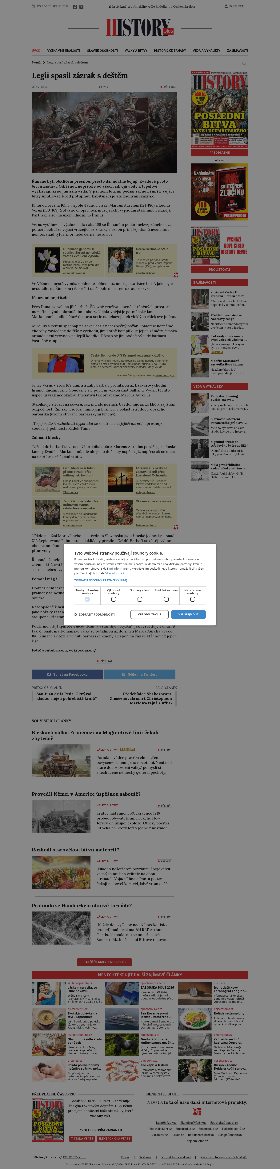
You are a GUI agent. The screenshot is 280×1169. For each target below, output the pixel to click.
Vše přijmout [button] (188, 614)
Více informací (114, 573)
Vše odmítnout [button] (149, 614)
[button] (140, 580)
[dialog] (140, 584)
